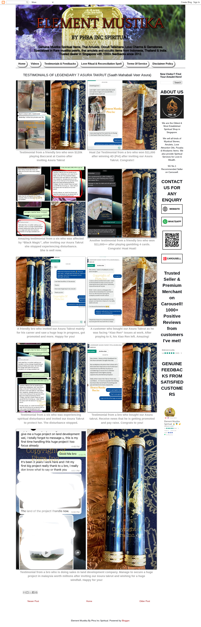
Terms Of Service (137, 63)
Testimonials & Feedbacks (60, 63)
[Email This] (24, 592)
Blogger (125, 620)
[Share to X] (30, 592)
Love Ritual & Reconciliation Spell (101, 63)
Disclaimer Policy (162, 63)
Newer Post (33, 601)
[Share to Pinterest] (36, 592)
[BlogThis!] (27, 592)
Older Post (144, 601)
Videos (35, 63)
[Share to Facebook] (33, 592)
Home (21, 63)
